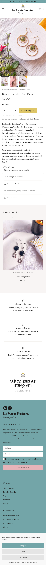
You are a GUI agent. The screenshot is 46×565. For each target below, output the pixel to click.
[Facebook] (5, 408)
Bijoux (10, 89)
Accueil (4, 89)
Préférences (23, 557)
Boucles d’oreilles (10, 492)
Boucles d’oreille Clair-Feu (23, 272)
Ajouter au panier (28, 110)
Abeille (26, 170)
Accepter (23, 546)
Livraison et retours (11, 515)
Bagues (6, 496)
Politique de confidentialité (29, 562)
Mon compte (8, 523)
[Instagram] (10, 408)
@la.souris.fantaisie (23, 390)
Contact (6, 527)
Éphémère (26, 276)
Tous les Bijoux (9, 488)
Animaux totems (17, 170)
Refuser (23, 551)
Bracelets (6, 499)
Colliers (6, 503)
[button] (1, 2)
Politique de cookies (14, 562)
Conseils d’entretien (11, 519)
